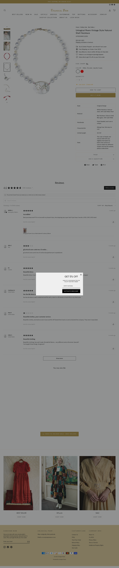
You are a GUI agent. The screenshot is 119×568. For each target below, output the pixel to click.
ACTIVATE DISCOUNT (71, 291)
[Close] (81, 275)
